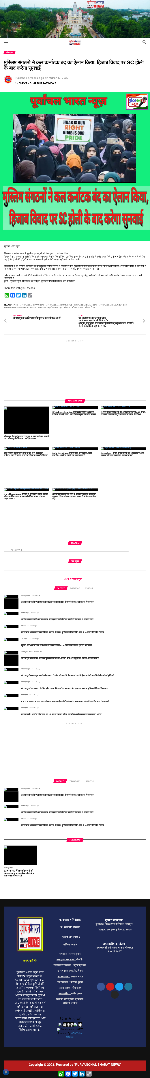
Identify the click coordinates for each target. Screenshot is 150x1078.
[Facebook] (101, 987)
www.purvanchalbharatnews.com (20, 307)
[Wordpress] (128, 987)
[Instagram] (115, 995)
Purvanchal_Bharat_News (60, 305)
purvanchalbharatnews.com (114, 305)
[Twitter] (119, 987)
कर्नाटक (43, 307)
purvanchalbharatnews (86, 305)
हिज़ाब (67, 307)
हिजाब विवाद (90, 307)
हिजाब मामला (78, 307)
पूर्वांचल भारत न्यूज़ (55, 307)
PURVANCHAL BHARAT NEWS (37, 83)
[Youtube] (110, 987)
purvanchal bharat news (33, 305)
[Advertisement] (75, 368)
